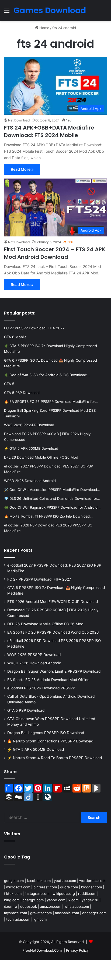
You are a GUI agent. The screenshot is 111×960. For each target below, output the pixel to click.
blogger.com (91, 887)
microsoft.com (18, 887)
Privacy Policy (77, 950)
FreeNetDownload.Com (42, 950)
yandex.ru (90, 900)
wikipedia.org (64, 893)
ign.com (40, 919)
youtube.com (65, 880)
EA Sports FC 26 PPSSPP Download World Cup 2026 (53, 632)
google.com (14, 880)
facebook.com (39, 880)
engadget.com (94, 913)
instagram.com (37, 893)
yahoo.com (56, 900)
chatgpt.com (33, 900)
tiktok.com (13, 893)
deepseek (28, 906)
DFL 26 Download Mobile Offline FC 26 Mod (45, 624)
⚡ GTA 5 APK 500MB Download (35, 749)
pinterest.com (45, 887)
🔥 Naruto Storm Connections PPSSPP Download (50, 741)
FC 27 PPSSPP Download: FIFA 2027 (39, 579)
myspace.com (15, 913)
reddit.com (87, 893)
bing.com (11, 900)
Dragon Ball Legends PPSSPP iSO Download (45, 733)
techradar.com (18, 919)
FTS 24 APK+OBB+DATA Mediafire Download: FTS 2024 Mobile (49, 131)
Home (43, 28)
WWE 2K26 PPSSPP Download (34, 654)
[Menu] (6, 12)
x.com (73, 900)
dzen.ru (10, 906)
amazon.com (50, 906)
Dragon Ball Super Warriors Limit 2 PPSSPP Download (53, 671)
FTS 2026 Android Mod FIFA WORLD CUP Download (52, 601)
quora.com (69, 887)
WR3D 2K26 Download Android (34, 663)
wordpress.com (92, 880)
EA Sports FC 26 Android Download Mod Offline (48, 680)
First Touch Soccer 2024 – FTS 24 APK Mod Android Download (54, 253)
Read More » (22, 169)
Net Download (19, 120)
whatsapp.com (76, 906)
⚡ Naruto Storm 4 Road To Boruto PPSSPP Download (54, 758)
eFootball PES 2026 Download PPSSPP (41, 688)
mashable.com (67, 913)
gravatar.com (41, 913)
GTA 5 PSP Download (25, 710)
